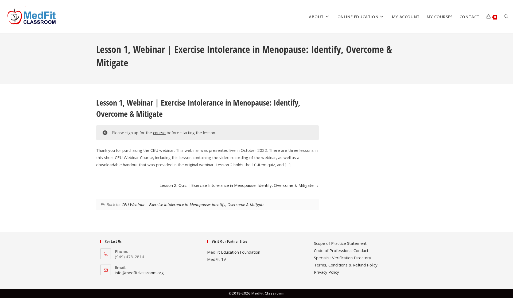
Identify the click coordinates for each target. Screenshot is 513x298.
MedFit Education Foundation (233, 252)
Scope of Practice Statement (340, 243)
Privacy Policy (326, 272)
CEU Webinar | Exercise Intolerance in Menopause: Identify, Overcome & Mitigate (193, 204)
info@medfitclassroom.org (139, 272)
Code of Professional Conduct (341, 250)
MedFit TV (216, 259)
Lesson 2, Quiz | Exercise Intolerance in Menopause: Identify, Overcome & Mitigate (237, 185)
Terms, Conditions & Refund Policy (346, 265)
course (159, 132)
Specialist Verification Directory (342, 257)
